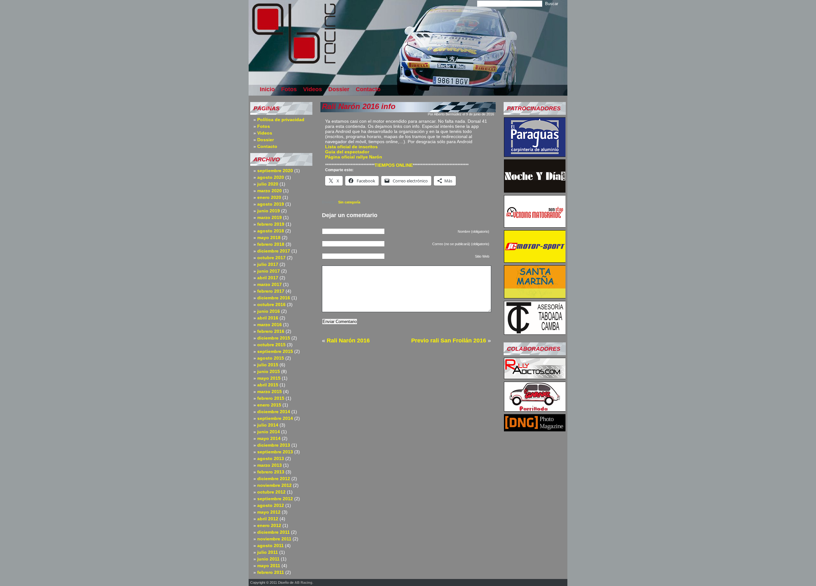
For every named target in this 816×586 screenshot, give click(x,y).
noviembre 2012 (274, 485)
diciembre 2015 (273, 338)
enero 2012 (269, 525)
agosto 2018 (270, 230)
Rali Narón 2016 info (359, 106)
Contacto (368, 89)
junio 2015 (268, 371)
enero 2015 (269, 404)
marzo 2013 (269, 465)
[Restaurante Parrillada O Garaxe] (534, 409)
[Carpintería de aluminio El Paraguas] (534, 154)
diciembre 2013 (273, 445)
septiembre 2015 (275, 351)
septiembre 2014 (275, 418)
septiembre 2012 (275, 498)
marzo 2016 (269, 324)
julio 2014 (267, 425)
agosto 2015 (270, 358)
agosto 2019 (270, 204)
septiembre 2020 (275, 170)
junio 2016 (268, 311)
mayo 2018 (268, 237)
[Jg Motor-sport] (534, 260)
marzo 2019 (269, 217)
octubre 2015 (271, 344)
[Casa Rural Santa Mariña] (534, 296)
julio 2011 (267, 552)
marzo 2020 (269, 190)
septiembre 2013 (275, 451)
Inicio (267, 89)
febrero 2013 (270, 471)
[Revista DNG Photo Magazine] (534, 429)
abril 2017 (267, 277)
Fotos (289, 89)
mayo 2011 (268, 565)
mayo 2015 (268, 378)
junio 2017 (268, 271)
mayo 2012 (268, 512)
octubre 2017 (271, 257)
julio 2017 (267, 264)
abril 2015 (267, 384)
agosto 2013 (270, 458)
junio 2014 (268, 431)
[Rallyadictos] (534, 377)
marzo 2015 (269, 391)
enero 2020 (269, 197)
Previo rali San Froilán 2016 (448, 340)
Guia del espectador (347, 151)
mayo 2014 (268, 438)
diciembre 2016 (273, 297)
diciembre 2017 (273, 250)
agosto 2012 (270, 505)
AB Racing (303, 582)
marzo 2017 (269, 284)
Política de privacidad (280, 119)
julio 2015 (267, 364)
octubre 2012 (271, 491)
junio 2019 (268, 210)
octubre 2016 (271, 304)
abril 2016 (267, 317)
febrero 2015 (270, 398)
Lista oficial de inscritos (351, 146)
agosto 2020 (270, 177)
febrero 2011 (270, 572)
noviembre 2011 (274, 538)
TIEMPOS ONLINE (394, 165)
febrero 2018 (270, 244)
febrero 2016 (270, 331)
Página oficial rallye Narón (353, 156)
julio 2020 (267, 184)
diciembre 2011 (273, 532)
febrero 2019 (270, 224)
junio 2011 (268, 558)
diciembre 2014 (273, 411)
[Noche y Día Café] (534, 190)
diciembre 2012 (273, 478)
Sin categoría (349, 202)
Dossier (338, 89)
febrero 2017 (270, 291)
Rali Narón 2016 (348, 340)
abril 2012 (267, 518)
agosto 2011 (270, 545)
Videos (312, 89)
